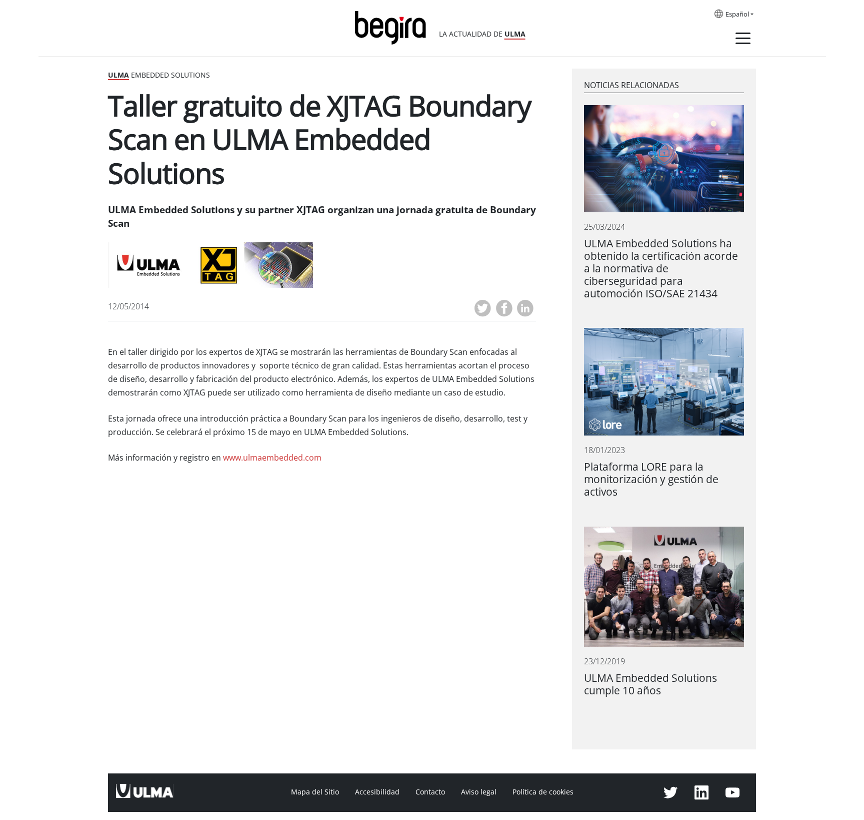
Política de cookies (543, 792)
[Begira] (394, 27)
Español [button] (737, 14)
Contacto (430, 792)
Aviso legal (478, 792)
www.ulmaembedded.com (272, 458)
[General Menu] (743, 40)
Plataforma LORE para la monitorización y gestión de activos (651, 479)
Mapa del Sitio (315, 792)
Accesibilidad (377, 792)
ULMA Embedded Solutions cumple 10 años (650, 684)
